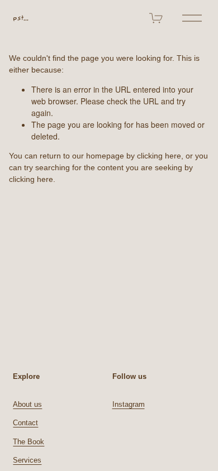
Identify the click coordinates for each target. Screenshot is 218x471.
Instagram (128, 404)
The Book (28, 442)
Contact (25, 423)
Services (27, 460)
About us (27, 404)
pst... (21, 17)
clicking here (159, 155)
